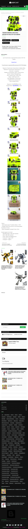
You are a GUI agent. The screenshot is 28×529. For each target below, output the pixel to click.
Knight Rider (16, 436)
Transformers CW (6, 48)
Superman (16, 457)
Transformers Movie (5, 469)
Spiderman (18, 455)
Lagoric (3, 438)
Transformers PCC (14, 471)
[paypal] (7, 525)
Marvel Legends (21, 440)
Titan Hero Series (13, 459)
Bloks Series (21, 420)
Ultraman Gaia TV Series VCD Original (15, 386)
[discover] (15, 525)
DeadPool (3, 426)
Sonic (13, 455)
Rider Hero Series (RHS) (18, 451)
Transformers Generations (10, 12)
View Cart (16, 40)
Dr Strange (23, 426)
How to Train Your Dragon (16, 432)
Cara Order (9, 6)
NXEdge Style (4, 447)
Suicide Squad (10, 457)
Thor (3, 459)
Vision (7, 483)
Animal (12, 414)
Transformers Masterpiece (17, 467)
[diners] (18, 525)
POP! (11, 449)
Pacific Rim (15, 447)
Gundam (19, 430)
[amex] (21, 525)
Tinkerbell (7, 459)
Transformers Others (6, 471)
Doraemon (17, 426)
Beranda (2, 12)
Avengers (14, 416)
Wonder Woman (18, 483)
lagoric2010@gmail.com (7, 334)
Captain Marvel (4, 424)
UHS (3, 481)
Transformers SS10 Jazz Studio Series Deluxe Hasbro (20, 267)
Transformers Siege (5, 477)
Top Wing (3, 461)
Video (3, 483)
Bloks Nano (16, 420)
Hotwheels (9, 432)
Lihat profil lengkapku (12, 343)
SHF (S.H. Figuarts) (5, 453)
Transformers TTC (5, 479)
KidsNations (10, 436)
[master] (13, 525)
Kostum (21, 436)
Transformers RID (15, 475)
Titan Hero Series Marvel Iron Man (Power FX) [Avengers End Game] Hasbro (16, 372)
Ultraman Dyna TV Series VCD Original (15, 379)
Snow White (9, 455)
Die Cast (8, 426)
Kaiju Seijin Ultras (21, 434)
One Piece (10, 447)
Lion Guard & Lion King (10, 438)
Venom (21, 481)
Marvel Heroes (13, 440)
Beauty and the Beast (10, 418)
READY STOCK (18, 46)
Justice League (14, 434)
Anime (16, 414)
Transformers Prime (14, 473)
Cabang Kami (3, 6)
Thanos (21, 457)
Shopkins (16, 453)
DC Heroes (20, 424)
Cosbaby (15, 424)
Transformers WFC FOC (14, 479)
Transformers (5, 47)
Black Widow (4, 420)
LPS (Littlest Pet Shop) (5, 440)
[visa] (10, 525)
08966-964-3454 (16, 6)
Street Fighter (4, 457)
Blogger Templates (22, 527)
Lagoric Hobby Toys (13, 341)
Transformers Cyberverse (14, 465)
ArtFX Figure (9, 416)
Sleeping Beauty (22, 453)
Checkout (7, 42)
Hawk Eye (3, 432)
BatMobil (3, 418)
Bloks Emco (10, 420)
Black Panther (22, 418)
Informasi (3, 434)
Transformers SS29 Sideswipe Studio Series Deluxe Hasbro (20, 288)
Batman (23, 416)
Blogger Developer (10, 527)
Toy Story (8, 461)
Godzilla (22, 428)
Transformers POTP (5, 473)
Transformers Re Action (6, 475)
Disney (12, 426)
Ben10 (17, 418)
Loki (23, 438)
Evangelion (4, 428)
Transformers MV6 (14, 469)
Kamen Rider (4, 436)
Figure (18, 428)
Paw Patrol (21, 447)
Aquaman (3, 416)
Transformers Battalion (16, 463)
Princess (15, 449)
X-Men (23, 483)
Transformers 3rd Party (13, 47)
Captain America (18, 422)
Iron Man (8, 434)
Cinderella (10, 424)
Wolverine (11, 483)
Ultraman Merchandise (14, 481)
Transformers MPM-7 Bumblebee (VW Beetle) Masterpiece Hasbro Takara (7, 267)
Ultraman (6, 481)
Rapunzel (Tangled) (22, 449)
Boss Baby (12, 422)
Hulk (23, 432)
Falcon (8, 428)
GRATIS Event (4, 430)
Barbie (19, 416)
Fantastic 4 (13, 428)
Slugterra (3, 455)
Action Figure (11, 46)
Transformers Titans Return (15, 477)
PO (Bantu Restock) (5, 449)
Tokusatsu (20, 459)
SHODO (11, 453)
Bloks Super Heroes (5, 422)
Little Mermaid (18, 438)
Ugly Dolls (22, 479)
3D (14, 405)
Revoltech (10, 451)
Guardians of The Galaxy (12, 430)
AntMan (20, 414)
